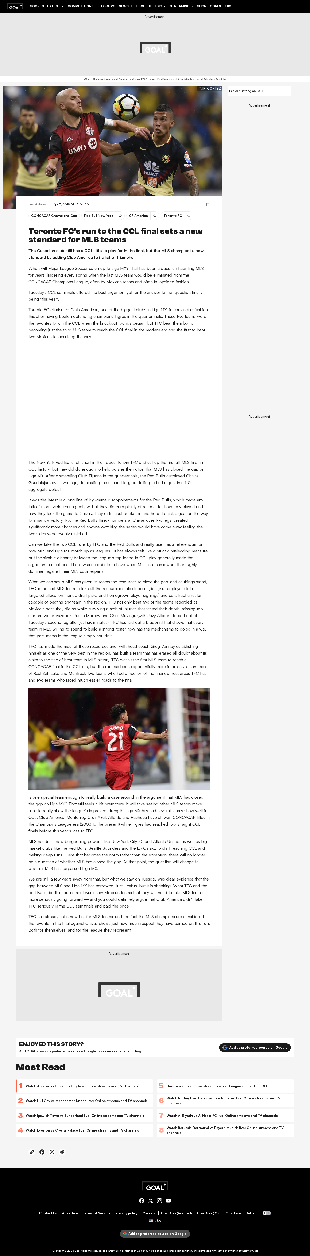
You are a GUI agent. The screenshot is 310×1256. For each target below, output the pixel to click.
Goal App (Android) (176, 1213)
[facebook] (141, 1201)
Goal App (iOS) (209, 1213)
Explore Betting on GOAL (247, 91)
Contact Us (48, 1213)
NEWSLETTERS (131, 6)
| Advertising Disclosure (189, 79)
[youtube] (168, 1201)
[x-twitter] (150, 1201)
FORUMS (108, 6)
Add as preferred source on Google (258, 1047)
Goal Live (233, 1213)
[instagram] (159, 1201)
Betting (251, 1213)
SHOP (201, 6)
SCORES (37, 6)
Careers (149, 1213)
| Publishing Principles (214, 79)
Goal (77, 1250)
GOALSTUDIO (220, 6)
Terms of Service (97, 1213)
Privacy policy (126, 1213)
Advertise (70, 1213)
